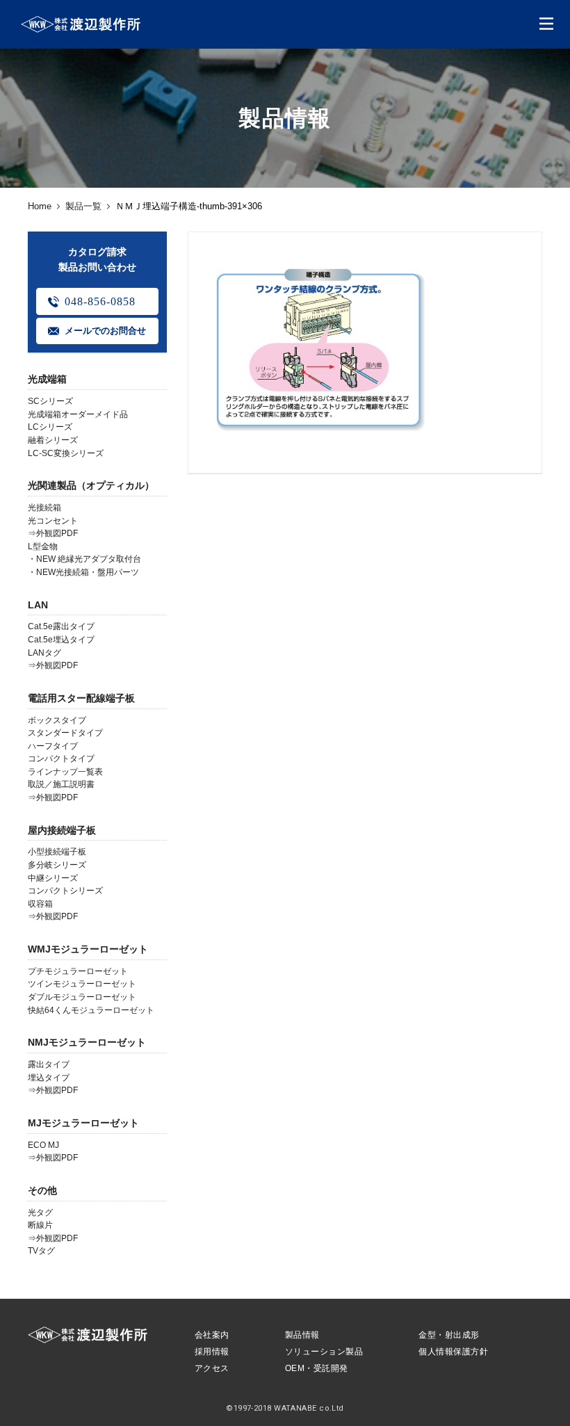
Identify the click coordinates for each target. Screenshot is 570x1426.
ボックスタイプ (57, 720)
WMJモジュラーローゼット (88, 949)
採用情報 (212, 1351)
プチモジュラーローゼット (78, 971)
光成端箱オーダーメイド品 (78, 414)
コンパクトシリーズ (65, 891)
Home (39, 206)
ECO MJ (43, 1145)
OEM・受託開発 (316, 1368)
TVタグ (41, 1251)
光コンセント (53, 521)
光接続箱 (44, 507)
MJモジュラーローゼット (83, 1122)
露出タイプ (49, 1064)
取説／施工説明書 (61, 784)
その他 (42, 1190)
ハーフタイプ (53, 746)
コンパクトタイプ (61, 758)
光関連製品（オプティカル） (91, 485)
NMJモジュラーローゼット (87, 1042)
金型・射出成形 (448, 1335)
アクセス (212, 1368)
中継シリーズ (53, 878)
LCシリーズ (50, 427)
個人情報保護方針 (453, 1351)
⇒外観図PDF (53, 533)
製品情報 (302, 1335)
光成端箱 (47, 378)
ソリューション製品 (324, 1351)
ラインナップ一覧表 (65, 772)
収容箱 (40, 904)
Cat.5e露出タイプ (61, 626)
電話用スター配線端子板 (81, 698)
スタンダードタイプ (65, 733)
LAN (38, 604)
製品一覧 (83, 206)
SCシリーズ (50, 401)
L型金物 (43, 546)
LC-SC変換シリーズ (66, 453)
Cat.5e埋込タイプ (61, 640)
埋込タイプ (49, 1078)
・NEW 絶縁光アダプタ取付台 (84, 559)
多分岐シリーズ (57, 865)
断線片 (40, 1225)
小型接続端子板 (57, 852)
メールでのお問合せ (105, 330)
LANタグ (44, 653)
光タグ (40, 1212)
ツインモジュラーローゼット (82, 984)
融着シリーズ (53, 440)
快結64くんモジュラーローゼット (91, 1010)
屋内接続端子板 (62, 830)
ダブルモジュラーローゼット (82, 997)
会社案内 (212, 1335)
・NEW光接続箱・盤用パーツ (83, 572)
